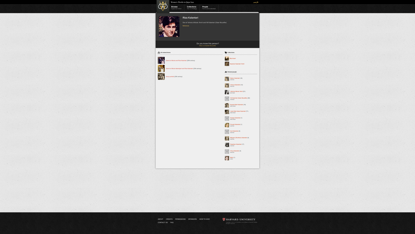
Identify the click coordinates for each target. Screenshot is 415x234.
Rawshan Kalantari (237, 145)
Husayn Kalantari (236, 118)
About (160, 219)
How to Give (204, 219)
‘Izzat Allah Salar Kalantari (239, 112)
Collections (192, 7)
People (209, 7)
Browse (176, 7)
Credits (169, 219)
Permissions (180, 219)
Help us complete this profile (207, 45)
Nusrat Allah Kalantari (238, 105)
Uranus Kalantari (236, 85)
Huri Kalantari (235, 131)
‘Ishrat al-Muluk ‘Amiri (237, 92)
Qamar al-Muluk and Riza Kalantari (176, 60)
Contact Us (163, 222)
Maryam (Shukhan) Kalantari (239, 138)
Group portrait (170, 76)
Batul (232, 158)
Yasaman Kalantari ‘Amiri (237, 64)
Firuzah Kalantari (236, 125)
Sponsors (192, 219)
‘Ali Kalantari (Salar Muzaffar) (240, 98)
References (186, 26)
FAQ (171, 222)
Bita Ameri (233, 58)
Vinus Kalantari (235, 151)
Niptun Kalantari (236, 78)
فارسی (255, 2)
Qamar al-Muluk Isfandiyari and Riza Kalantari (179, 68)
